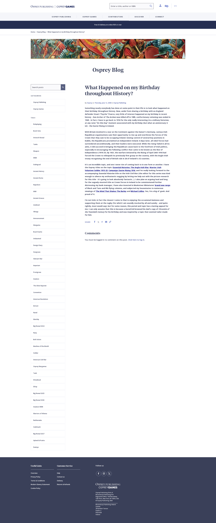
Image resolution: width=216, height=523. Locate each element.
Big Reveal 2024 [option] (38, 326)
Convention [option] (37, 292)
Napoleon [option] (36, 185)
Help (58, 473)
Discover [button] (139, 17)
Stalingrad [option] (37, 164)
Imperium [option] (36, 265)
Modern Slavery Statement (40, 484)
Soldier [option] (35, 353)
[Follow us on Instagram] (103, 473)
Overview (34, 473)
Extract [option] (35, 306)
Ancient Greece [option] (38, 198)
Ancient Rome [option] (38, 178)
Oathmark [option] (37, 427)
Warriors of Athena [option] (40, 413)
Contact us (61, 477)
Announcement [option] (38, 218)
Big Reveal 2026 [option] (38, 400)
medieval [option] (36, 205)
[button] (166, 6)
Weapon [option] (36, 151)
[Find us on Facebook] (98, 473)
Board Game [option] (37, 232)
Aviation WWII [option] (38, 407)
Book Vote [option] (37, 131)
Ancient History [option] (38, 171)
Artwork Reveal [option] (38, 138)
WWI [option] (34, 191)
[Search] (151, 6)
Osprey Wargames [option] (39, 366)
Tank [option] (35, 373)
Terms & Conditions (38, 481)
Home (33, 32)
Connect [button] (159, 17)
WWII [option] (35, 158)
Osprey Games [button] (89, 17)
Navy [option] (35, 333)
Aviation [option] (36, 279)
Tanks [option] (35, 144)
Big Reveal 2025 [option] (38, 393)
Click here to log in (136, 240)
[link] (94, 222)
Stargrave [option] (36, 252)
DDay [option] (35, 387)
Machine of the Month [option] (41, 346)
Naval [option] (35, 313)
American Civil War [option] (39, 360)
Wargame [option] (36, 225)
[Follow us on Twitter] (109, 473)
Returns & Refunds (63, 484)
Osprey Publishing (39, 102)
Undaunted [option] (37, 239)
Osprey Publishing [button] (61, 17)
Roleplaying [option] (37, 124)
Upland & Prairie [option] (39, 440)
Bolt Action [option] (37, 339)
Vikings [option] (35, 212)
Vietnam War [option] (37, 259)
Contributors (115, 17)
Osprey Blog (41, 32)
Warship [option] (36, 319)
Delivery (60, 481)
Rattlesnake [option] (37, 420)
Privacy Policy (35, 477)
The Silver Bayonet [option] (39, 286)
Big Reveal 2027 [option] (38, 434)
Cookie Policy (35, 488)
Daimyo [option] (36, 447)
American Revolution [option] (40, 299)
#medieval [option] (37, 380)
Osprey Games (38, 109)
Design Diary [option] (37, 245)
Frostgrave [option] (37, 272)
